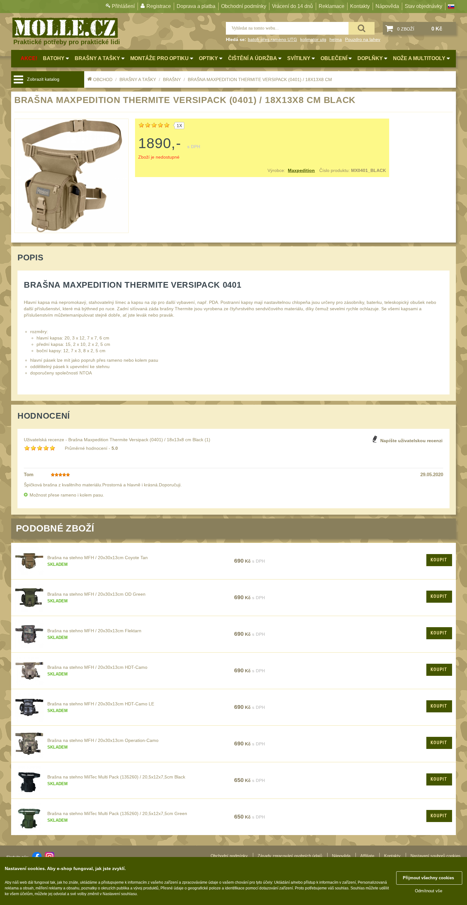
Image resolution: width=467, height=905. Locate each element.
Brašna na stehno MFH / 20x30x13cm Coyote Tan (97, 557)
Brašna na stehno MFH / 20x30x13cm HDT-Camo (97, 667)
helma (335, 39)
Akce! (29, 58)
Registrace (158, 6)
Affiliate (367, 856)
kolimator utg (313, 39)
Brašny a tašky (137, 79)
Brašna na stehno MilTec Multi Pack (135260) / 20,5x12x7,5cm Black (116, 776)
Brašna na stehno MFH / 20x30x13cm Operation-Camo (103, 740)
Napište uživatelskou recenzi (411, 440)
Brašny (172, 79)
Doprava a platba (196, 6)
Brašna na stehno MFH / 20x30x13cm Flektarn (94, 630)
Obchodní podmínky (243, 6)
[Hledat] (362, 28)
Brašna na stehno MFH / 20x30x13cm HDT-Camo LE (100, 703)
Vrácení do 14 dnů (292, 6)
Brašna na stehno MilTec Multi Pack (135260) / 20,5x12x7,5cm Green (117, 813)
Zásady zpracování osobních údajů (290, 856)
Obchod (102, 79)
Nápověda (387, 6)
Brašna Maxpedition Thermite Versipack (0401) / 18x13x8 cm (260, 79)
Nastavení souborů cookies (435, 856)
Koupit (438, 559)
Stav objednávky (423, 6)
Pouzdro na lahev (362, 39)
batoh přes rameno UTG (272, 39)
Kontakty (360, 6)
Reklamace (331, 6)
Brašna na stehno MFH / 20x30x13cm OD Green (96, 594)
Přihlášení (123, 6)
